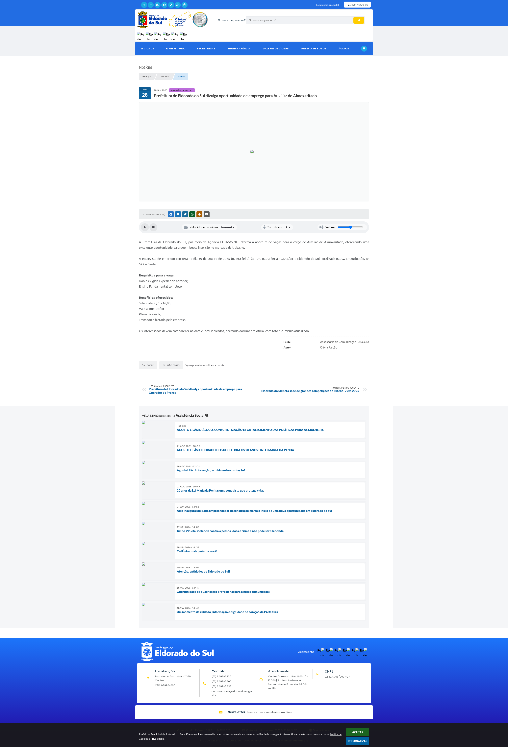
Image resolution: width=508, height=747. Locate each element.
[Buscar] (358, 20)
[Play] (145, 227)
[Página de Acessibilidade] (185, 5)
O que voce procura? (232, 20)
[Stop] (153, 227)
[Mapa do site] (178, 5)
